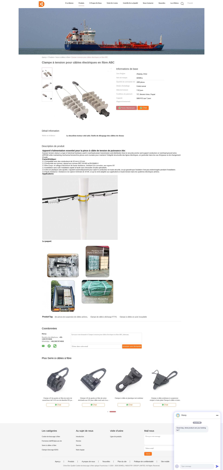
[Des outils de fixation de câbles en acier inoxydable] (93, 379)
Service (78, 445)
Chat (144, 108)
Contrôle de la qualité (130, 3)
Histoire (78, 441)
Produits (81, 3)
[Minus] (217, 415)
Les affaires (175, 3)
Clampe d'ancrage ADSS (50, 450)
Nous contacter (148, 3)
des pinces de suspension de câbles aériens (71, 317)
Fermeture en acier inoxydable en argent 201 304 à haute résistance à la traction (129, 399)
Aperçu (57, 461)
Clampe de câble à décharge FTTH (103, 317)
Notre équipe (80, 450)
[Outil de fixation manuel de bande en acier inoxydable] (58, 379)
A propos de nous (88, 461)
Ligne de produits (116, 436)
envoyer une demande (132, 346)
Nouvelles (162, 3)
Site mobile (165, 461)
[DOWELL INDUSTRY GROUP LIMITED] (41, 4)
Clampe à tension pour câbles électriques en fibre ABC (89, 57)
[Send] (217, 466)
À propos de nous (95, 3)
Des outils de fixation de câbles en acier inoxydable (93, 399)
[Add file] (177, 466)
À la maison (69, 3)
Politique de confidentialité (143, 461)
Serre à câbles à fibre (49, 445)
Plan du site (122, 461)
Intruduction (80, 436)
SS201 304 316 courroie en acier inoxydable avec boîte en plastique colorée (164, 399)
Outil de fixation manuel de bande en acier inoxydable (58, 399)
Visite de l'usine (112, 3)
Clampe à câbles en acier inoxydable (133, 317)
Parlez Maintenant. (128, 108)
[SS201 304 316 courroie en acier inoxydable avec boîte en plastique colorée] (164, 379)
